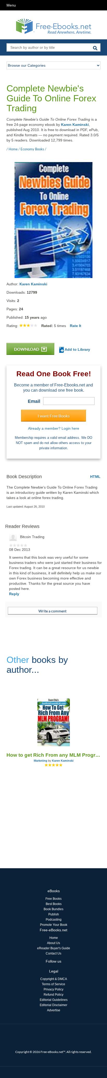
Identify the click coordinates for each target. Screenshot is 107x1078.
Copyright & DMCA (53, 979)
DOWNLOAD (27, 349)
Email (34, 401)
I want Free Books (54, 415)
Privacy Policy (53, 989)
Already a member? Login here (53, 428)
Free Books (53, 899)
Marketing (40, 760)
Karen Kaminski (75, 124)
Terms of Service (53, 984)
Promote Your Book (53, 925)
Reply (14, 594)
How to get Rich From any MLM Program (53, 755)
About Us (53, 943)
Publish (53, 914)
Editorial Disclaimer (53, 1005)
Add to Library (77, 349)
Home (53, 938)
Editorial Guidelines (54, 1000)
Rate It (75, 326)
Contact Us (53, 953)
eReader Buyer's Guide (53, 948)
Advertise (53, 1010)
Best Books (54, 904)
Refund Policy (53, 994)
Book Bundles (53, 909)
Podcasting (54, 919)
